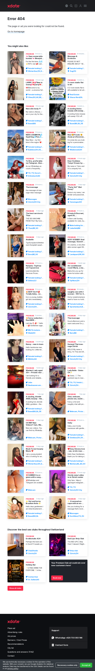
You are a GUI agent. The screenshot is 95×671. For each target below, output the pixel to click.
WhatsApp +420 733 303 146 (68, 638)
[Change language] (66, 5)
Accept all (86, 665)
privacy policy (13, 668)
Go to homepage (16, 31)
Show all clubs (15, 588)
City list (11, 648)
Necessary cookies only (67, 665)
